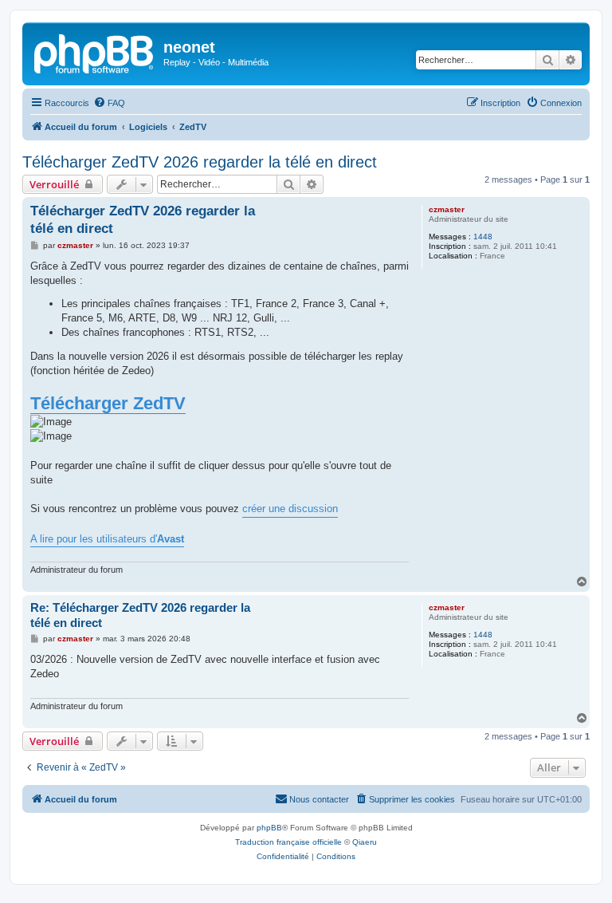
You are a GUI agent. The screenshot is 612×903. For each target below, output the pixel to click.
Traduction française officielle (288, 842)
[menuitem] (109, 102)
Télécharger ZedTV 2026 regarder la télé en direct (199, 162)
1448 (482, 236)
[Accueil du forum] (94, 51)
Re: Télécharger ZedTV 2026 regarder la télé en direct (140, 615)
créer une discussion (290, 509)
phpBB (269, 827)
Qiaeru (364, 842)
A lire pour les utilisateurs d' (107, 539)
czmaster (447, 209)
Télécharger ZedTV (108, 403)
